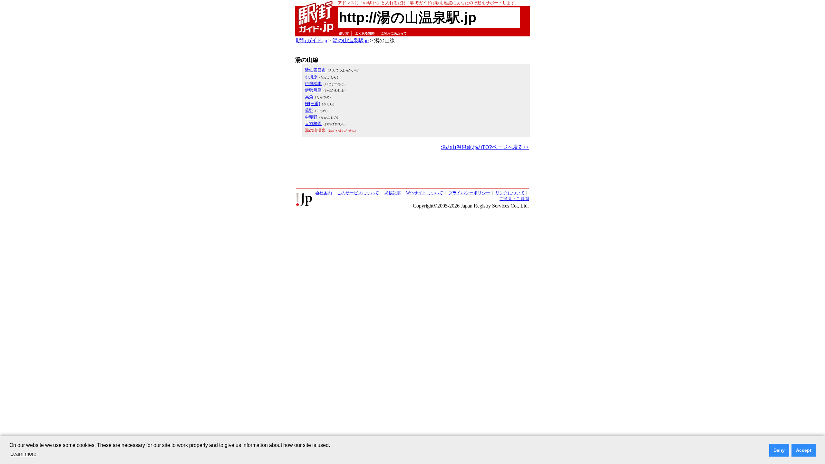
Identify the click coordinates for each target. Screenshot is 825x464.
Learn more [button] (23, 454)
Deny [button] (779, 450)
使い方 (344, 33)
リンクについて (510, 192)
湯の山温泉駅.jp (351, 40)
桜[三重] (312, 103)
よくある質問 (364, 33)
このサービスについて (358, 192)
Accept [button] (803, 450)
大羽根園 (313, 123)
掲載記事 (392, 192)
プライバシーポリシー (469, 192)
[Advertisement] (412, 169)
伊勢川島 (313, 90)
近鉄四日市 (315, 70)
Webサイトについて (424, 192)
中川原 (311, 76)
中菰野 (311, 117)
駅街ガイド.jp (311, 40)
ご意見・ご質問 (514, 198)
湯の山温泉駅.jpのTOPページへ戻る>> (485, 147)
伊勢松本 (313, 83)
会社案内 (323, 192)
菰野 (309, 110)
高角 (309, 96)
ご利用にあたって (394, 33)
